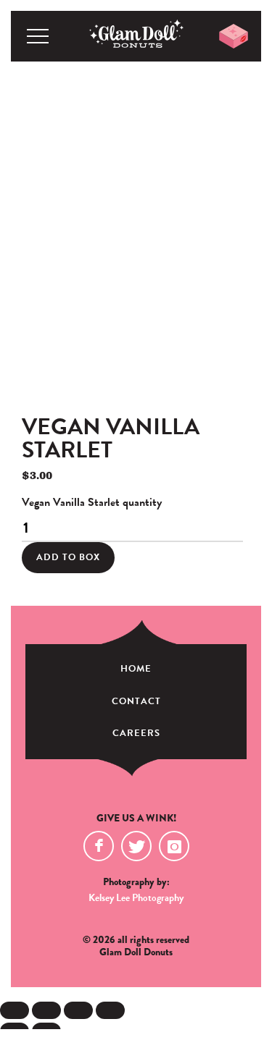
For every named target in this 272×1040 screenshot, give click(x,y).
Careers (136, 733)
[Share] (78, 1010)
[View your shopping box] (233, 36)
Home (136, 668)
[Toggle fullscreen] (46, 1010)
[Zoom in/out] (14, 1010)
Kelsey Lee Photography (136, 897)
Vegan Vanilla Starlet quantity (92, 502)
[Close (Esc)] (110, 1010)
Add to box (68, 557)
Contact (136, 701)
